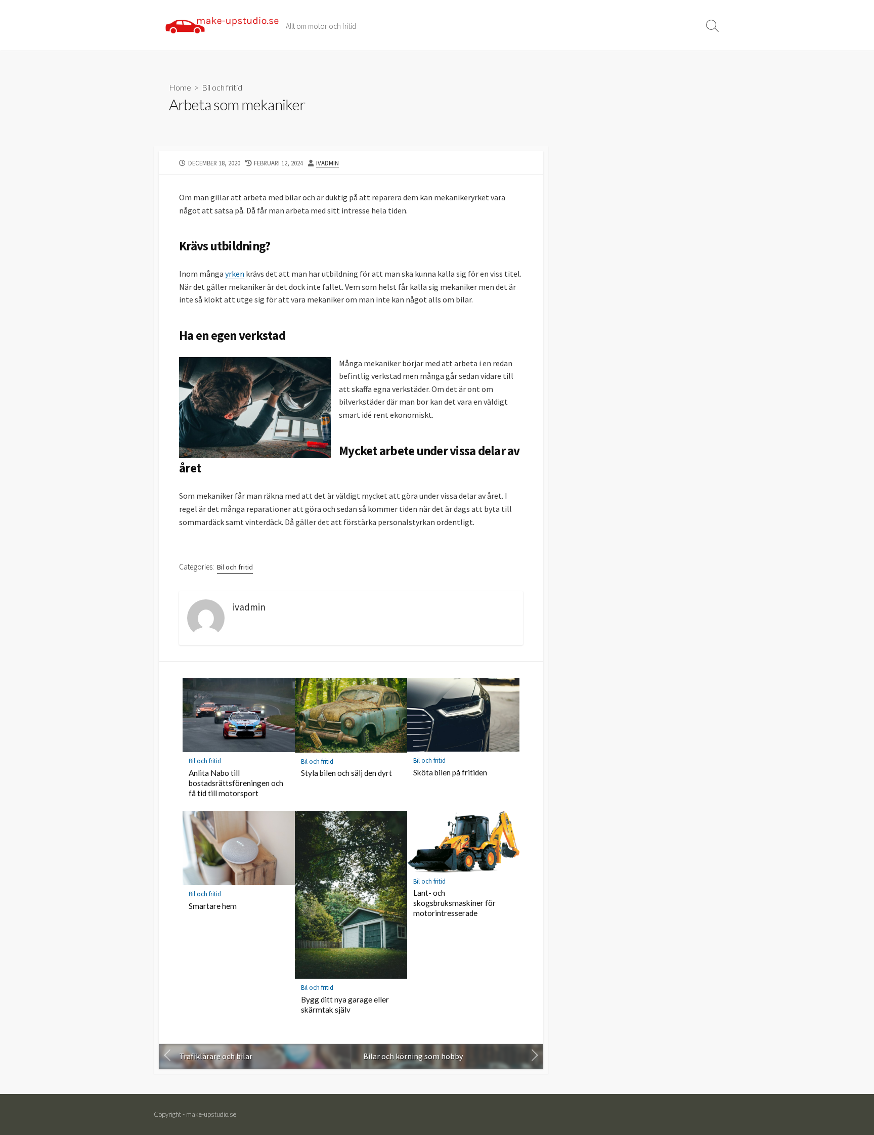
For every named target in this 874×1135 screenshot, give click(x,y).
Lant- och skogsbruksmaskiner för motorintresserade (454, 903)
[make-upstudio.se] (222, 25)
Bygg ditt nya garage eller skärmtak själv (345, 1004)
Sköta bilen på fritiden (450, 772)
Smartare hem (213, 905)
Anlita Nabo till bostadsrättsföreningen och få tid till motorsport (236, 783)
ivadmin (327, 163)
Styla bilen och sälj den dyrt (346, 772)
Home (180, 87)
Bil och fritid (222, 87)
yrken (234, 274)
